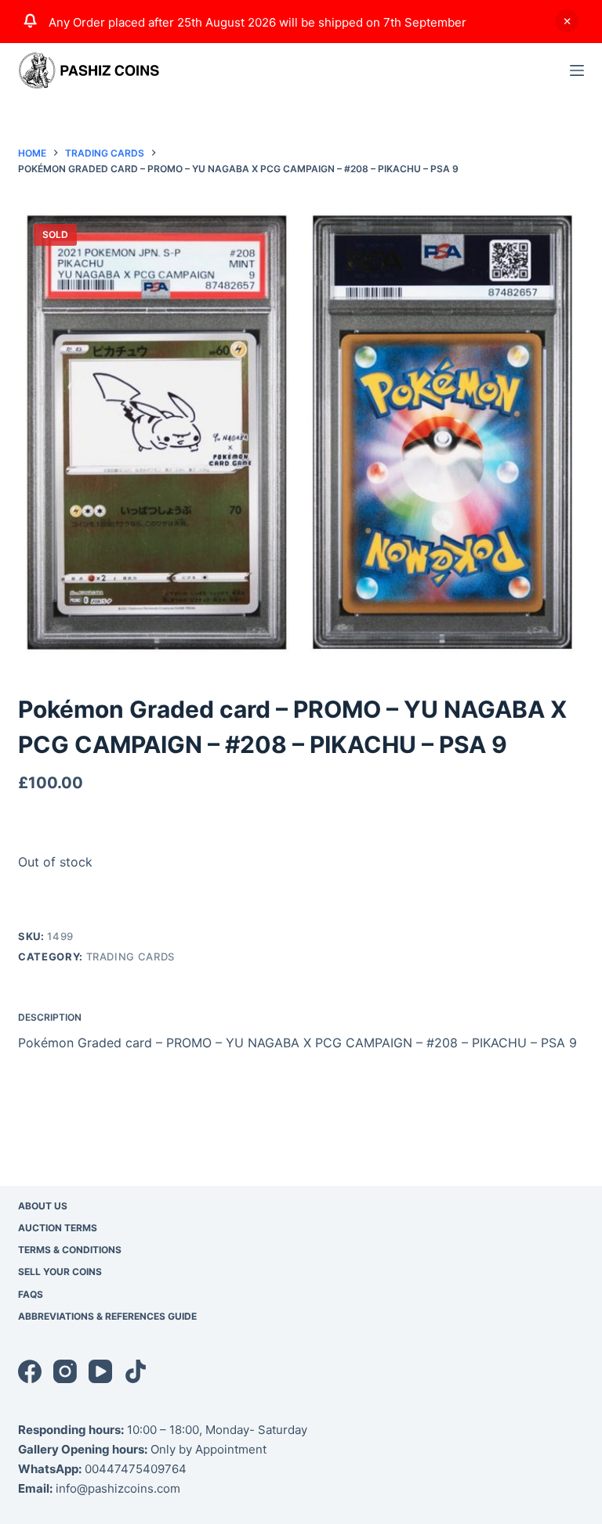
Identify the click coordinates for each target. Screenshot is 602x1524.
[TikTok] (135, 1371)
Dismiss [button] (566, 21)
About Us (42, 1206)
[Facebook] (30, 1371)
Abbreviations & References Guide (107, 1316)
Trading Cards (130, 956)
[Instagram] (65, 1371)
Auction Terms (57, 1228)
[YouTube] (100, 1371)
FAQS (30, 1294)
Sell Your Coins (60, 1271)
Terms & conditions (69, 1250)
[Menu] (577, 70)
